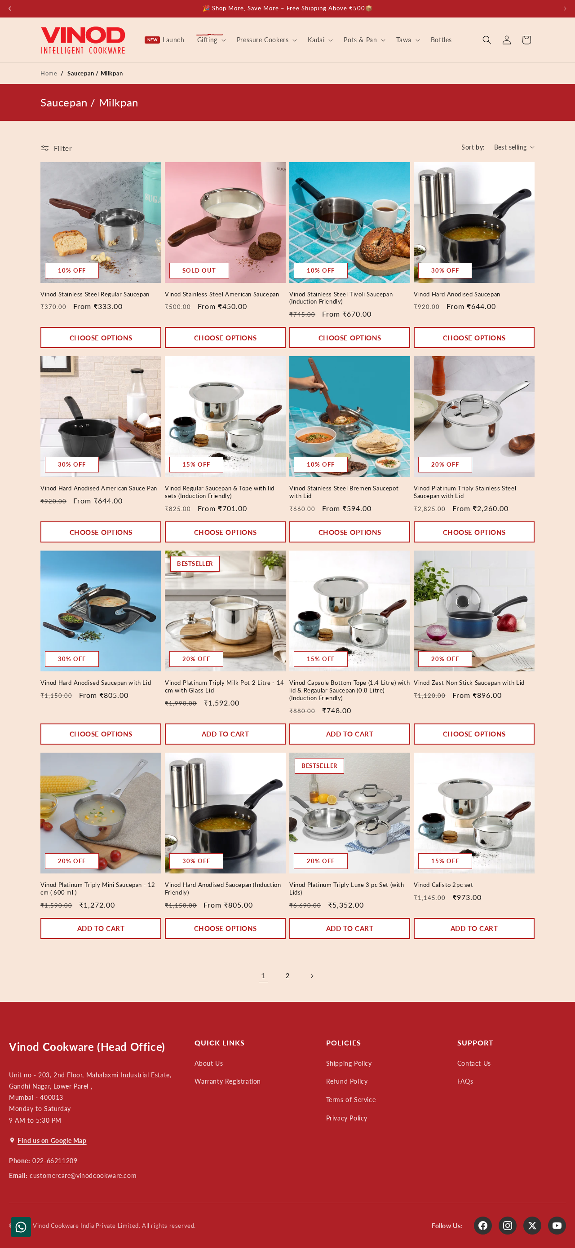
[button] (211, 40)
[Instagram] (508, 1226)
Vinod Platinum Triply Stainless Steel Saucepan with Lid (465, 492)
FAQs (465, 1081)
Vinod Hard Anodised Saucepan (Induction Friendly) (223, 888)
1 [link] (263, 975)
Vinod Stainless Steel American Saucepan (222, 294)
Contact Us (474, 1063)
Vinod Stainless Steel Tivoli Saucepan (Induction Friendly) (341, 298)
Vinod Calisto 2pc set (443, 884)
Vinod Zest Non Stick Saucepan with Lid (469, 682)
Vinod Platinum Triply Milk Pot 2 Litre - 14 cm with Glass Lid (224, 686)
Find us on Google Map (52, 1140)
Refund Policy (347, 1081)
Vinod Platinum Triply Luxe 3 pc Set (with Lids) (346, 888)
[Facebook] (483, 1226)
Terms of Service (351, 1099)
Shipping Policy (349, 1063)
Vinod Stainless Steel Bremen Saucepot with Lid (343, 492)
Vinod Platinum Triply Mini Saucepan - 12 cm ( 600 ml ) (97, 888)
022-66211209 (54, 1160)
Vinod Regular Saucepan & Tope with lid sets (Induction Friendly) (219, 492)
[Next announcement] (565, 8)
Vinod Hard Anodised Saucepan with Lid (95, 682)
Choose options (101, 338)
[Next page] (312, 976)
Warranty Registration (228, 1081)
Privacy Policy (346, 1118)
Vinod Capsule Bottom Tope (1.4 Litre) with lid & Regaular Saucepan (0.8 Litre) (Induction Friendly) (349, 690)
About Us (209, 1063)
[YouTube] (557, 1226)
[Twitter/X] (532, 1226)
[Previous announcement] (10, 8)
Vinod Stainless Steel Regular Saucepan (95, 294)
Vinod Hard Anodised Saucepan (457, 294)
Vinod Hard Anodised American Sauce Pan (98, 488)
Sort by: (473, 147)
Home (48, 73)
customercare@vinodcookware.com (83, 1175)
